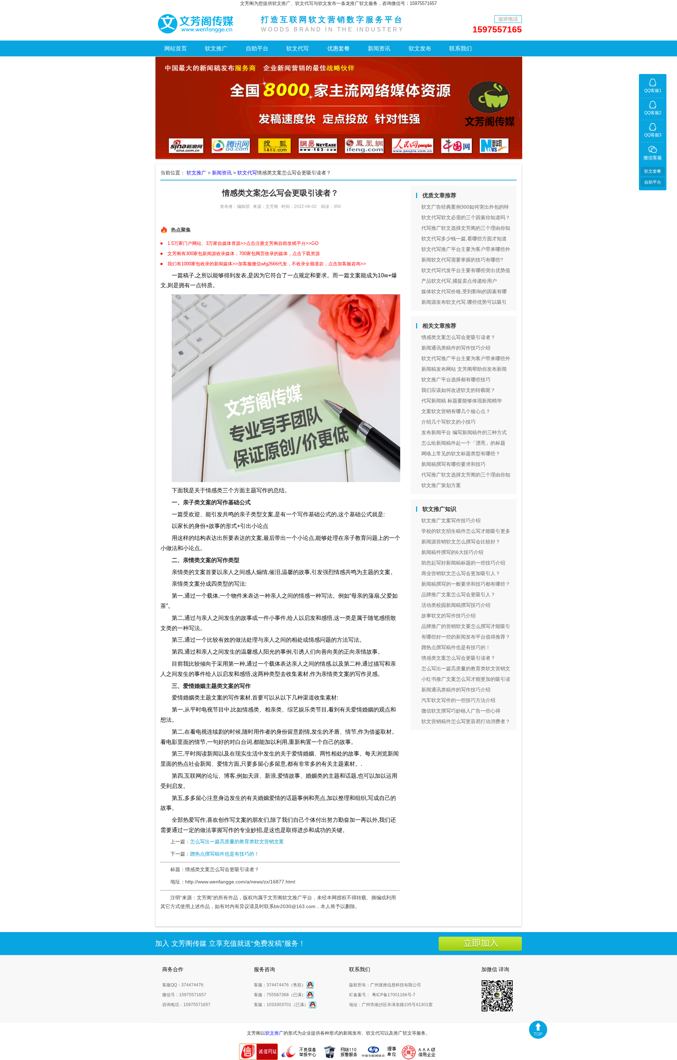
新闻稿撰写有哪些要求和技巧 (453, 464)
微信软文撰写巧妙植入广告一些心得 (460, 711)
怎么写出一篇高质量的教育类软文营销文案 (237, 841)
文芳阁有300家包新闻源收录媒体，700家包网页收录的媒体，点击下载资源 (243, 253)
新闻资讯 (379, 48)
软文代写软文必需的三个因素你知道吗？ (465, 217)
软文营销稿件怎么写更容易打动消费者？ (465, 721)
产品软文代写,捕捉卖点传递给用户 (459, 281)
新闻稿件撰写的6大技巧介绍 (452, 552)
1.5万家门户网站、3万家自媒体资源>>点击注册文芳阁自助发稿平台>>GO (242, 243)
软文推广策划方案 (441, 485)
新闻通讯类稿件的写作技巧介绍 (455, 348)
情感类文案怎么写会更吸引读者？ (458, 337)
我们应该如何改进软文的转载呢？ (458, 390)
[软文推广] (197, 23)
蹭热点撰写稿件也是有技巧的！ (224, 854)
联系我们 (460, 48)
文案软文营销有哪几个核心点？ (455, 411)
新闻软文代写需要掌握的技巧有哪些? (462, 260)
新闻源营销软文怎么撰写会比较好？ (460, 541)
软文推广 (216, 48)
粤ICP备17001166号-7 (393, 994)
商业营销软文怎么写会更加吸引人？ (460, 573)
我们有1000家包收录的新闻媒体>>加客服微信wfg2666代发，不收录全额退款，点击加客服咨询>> (266, 263)
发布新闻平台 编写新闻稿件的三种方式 (464, 432)
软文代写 (297, 48)
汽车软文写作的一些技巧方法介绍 (458, 700)
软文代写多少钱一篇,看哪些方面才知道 (464, 238)
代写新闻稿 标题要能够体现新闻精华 (461, 400)
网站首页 (175, 48)
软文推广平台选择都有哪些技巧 (455, 379)
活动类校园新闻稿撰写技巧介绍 (455, 605)
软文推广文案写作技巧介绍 (451, 520)
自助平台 (257, 48)
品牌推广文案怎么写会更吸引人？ (458, 594)
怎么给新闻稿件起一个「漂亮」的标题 (463, 443)
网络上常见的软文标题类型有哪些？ (460, 453)
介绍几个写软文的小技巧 (448, 422)
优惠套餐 (338, 48)
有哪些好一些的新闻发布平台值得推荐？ (465, 637)
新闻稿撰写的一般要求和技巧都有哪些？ (465, 584)
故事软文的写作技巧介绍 (448, 615)
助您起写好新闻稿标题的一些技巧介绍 (463, 563)
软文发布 (420, 48)
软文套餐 (652, 171)
